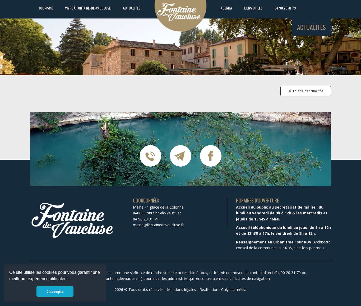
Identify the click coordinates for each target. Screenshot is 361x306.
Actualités (131, 8)
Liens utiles (253, 8)
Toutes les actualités (307, 91)
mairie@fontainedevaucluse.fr (158, 224)
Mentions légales (181, 289)
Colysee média (233, 289)
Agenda (226, 8)
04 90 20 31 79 (285, 8)
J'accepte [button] (55, 291)
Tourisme (45, 8)
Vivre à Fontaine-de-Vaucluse (88, 8)
